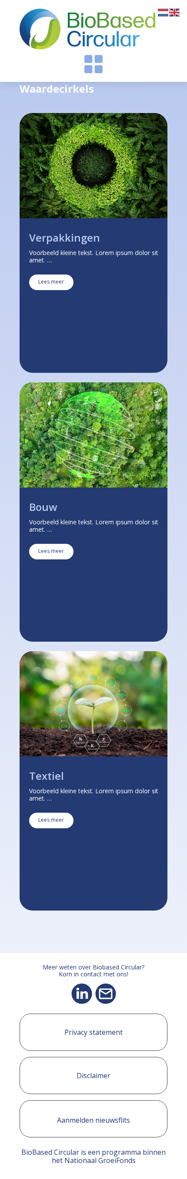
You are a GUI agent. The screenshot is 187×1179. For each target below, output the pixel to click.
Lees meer (51, 281)
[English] (174, 11)
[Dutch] (163, 11)
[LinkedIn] (81, 993)
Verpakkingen (64, 237)
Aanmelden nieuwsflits (93, 1120)
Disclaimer (93, 1075)
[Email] (105, 993)
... (49, 260)
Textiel (46, 776)
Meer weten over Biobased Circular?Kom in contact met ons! (93, 971)
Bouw (43, 507)
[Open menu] (93, 64)
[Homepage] (87, 29)
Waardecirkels (57, 88)
